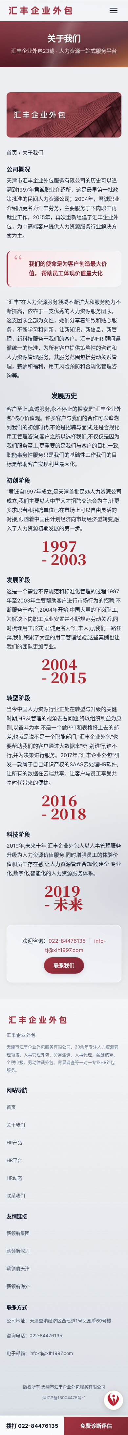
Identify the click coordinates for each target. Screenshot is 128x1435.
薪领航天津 (18, 1268)
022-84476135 (67, 941)
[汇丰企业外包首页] (41, 10)
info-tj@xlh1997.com (51, 1353)
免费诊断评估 (96, 1426)
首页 (11, 1107)
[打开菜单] (113, 10)
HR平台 (14, 1160)
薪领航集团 (18, 1233)
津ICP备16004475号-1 (64, 1397)
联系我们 (64, 965)
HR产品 (14, 1142)
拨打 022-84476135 (32, 1426)
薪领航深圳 (18, 1251)
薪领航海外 (18, 1286)
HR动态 (14, 1178)
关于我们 (16, 1125)
